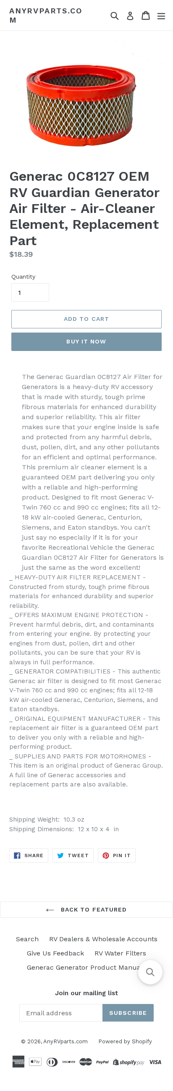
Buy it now (86, 341)
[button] (150, 972)
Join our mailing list (86, 993)
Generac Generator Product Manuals (86, 967)
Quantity (23, 276)
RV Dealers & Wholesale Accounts (103, 939)
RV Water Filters (120, 953)
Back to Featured (92, 909)
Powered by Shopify (125, 1041)
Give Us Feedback (55, 953)
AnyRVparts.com (45, 15)
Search (27, 939)
